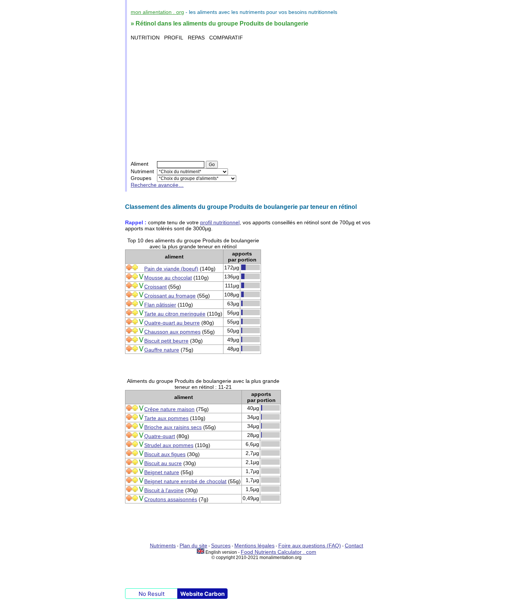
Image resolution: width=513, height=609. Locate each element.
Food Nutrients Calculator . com (278, 552)
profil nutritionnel (220, 222)
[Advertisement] (257, 100)
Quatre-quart (159, 436)
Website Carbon (202, 593)
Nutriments (163, 546)
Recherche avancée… (157, 185)
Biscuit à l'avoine (164, 490)
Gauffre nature (161, 350)
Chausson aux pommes (172, 332)
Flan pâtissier (160, 305)
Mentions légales (254, 546)
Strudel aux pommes (168, 445)
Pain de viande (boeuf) (171, 269)
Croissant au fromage (170, 296)
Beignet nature (161, 472)
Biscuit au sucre (163, 463)
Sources (221, 546)
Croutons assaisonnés (170, 499)
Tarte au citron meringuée (174, 314)
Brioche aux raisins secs (173, 427)
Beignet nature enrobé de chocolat (185, 481)
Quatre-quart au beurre (172, 323)
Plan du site (193, 546)
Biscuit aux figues (165, 454)
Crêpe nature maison (169, 409)
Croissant (155, 287)
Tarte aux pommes (166, 418)
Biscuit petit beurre (166, 341)
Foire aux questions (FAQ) (309, 546)
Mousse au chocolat (168, 278)
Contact (354, 546)
